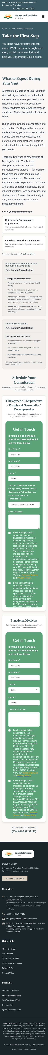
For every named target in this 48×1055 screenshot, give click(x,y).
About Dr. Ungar (9, 949)
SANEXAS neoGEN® (11, 1000)
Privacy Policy (17, 1049)
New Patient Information (12, 963)
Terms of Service (30, 1049)
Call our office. (29, 254)
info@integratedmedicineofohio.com (21, 919)
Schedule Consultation (14, 878)
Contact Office (8, 973)
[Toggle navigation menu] (43, 16)
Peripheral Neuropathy (11, 995)
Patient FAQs (7, 968)
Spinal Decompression (11, 1010)
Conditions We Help (10, 958)
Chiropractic (7, 1005)
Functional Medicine (10, 991)
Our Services (7, 954)
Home (4, 29)
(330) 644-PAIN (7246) (24, 831)
